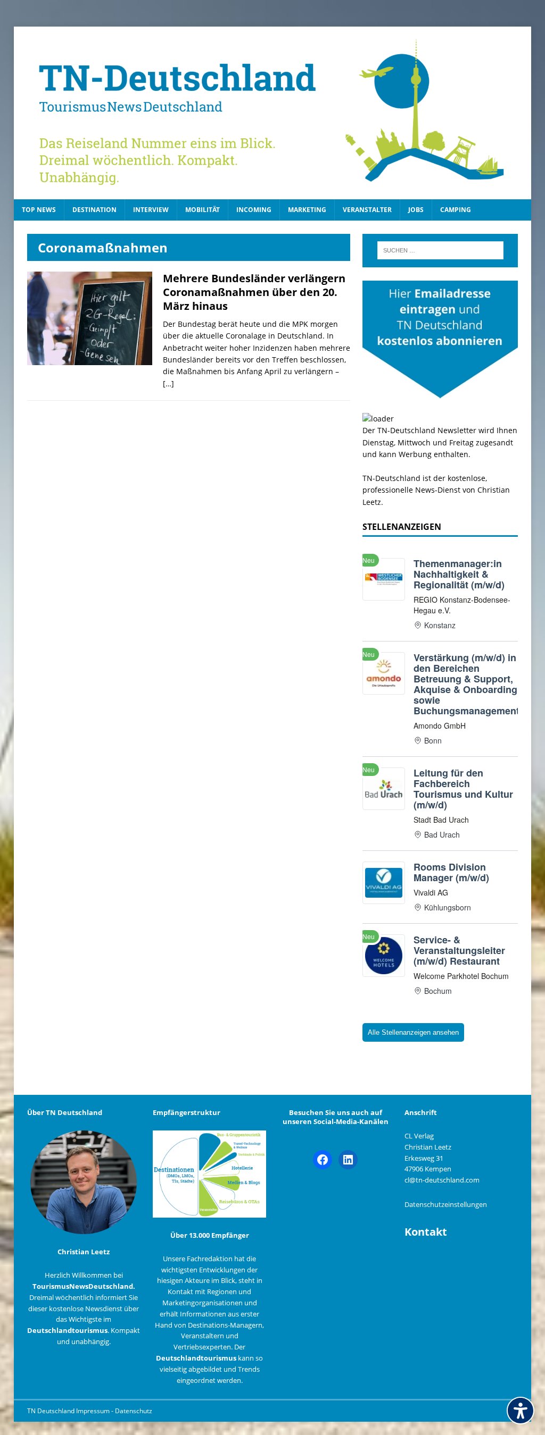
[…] (168, 383)
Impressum (93, 1410)
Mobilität (202, 209)
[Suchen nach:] (440, 250)
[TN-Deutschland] (273, 113)
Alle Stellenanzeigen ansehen (413, 1032)
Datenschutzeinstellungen (445, 1204)
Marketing (307, 209)
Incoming (253, 209)
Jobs (416, 209)
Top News (39, 209)
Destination (94, 209)
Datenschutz (133, 1410)
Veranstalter (367, 209)
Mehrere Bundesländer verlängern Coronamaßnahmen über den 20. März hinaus (254, 292)
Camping (455, 209)
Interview (151, 209)
